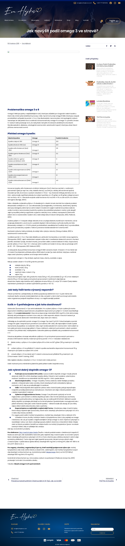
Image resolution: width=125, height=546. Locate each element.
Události (47, 20)
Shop (68, 20)
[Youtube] (119, 3)
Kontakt (86, 20)
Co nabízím (22, 20)
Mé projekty (35, 20)
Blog (76, 20)
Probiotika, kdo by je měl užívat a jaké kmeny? (106, 82)
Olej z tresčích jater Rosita (28, 432)
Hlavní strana (9, 20)
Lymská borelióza (103, 101)
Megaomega (50, 452)
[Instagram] (115, 3)
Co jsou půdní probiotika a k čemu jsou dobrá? (106, 65)
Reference (58, 20)
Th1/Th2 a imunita (103, 117)
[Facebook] (111, 3)
